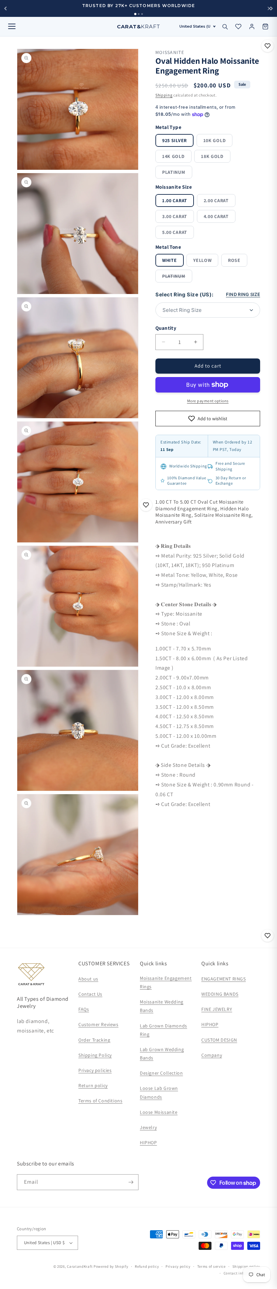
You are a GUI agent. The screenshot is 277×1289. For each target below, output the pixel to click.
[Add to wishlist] (267, 46)
